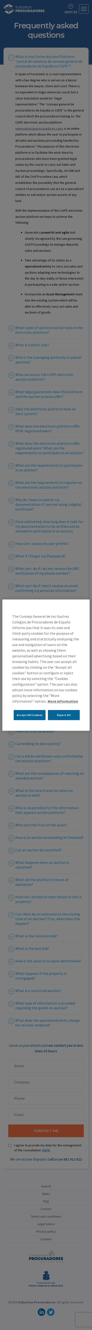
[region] (46, 665)
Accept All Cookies (30, 715)
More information (63, 701)
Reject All (64, 715)
